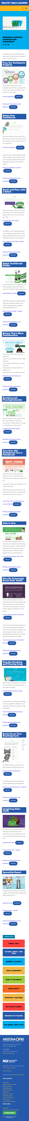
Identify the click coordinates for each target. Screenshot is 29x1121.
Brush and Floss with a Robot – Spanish (13, 241)
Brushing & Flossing (13, 961)
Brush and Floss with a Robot (10, 220)
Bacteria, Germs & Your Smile (10, 1084)
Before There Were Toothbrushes (12, 376)
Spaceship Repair (7, 903)
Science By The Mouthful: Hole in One (13, 556)
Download (18, 96)
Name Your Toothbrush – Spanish (12, 167)
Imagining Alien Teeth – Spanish (11, 850)
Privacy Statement (7, 1071)
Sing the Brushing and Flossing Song (12, 691)
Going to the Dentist (14, 980)
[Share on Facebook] (4, 44)
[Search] (23, 8)
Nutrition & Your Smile (14, 998)
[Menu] (26, 8)
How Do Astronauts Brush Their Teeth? (13, 614)
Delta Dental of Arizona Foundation (11, 1109)
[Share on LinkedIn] (6, 44)
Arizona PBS (5, 1108)
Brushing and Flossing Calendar (11, 428)
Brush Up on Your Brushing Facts (11, 771)
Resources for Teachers (14, 1016)
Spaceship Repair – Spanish (10, 910)
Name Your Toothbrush (9, 147)
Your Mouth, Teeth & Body (14, 1025)
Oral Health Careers (14, 1007)
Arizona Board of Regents (18, 1074)
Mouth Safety (13, 989)
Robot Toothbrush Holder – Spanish (12, 311)
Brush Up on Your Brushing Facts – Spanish (14, 787)
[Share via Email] (9, 44)
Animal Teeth (14, 943)
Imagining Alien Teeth (9, 842)
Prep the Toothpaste (8, 96)
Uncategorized (6, 1099)
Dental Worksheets (13, 970)
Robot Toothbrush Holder (9, 293)
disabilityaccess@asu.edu (9, 1053)
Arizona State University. (9, 1067)
